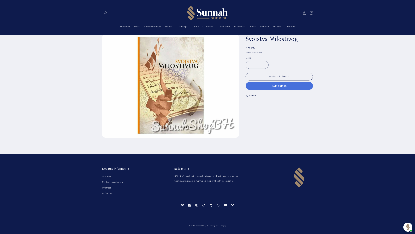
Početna (107, 193)
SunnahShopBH (202, 226)
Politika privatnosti (112, 182)
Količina (249, 58)
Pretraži (106, 188)
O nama (106, 176)
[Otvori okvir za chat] (407, 227)
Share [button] (252, 96)
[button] (105, 13)
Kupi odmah (279, 86)
